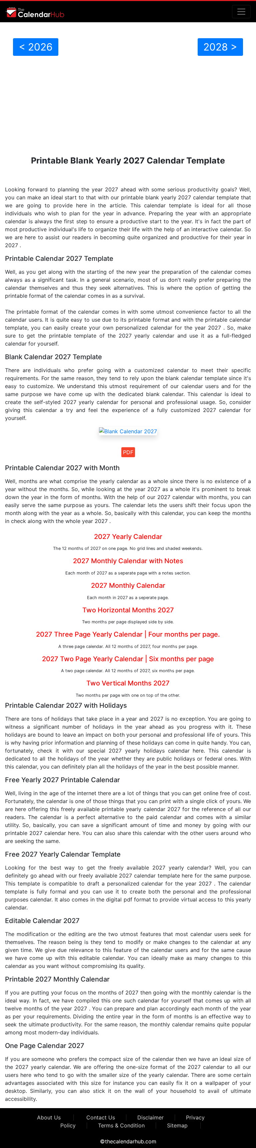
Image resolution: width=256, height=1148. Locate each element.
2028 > (220, 47)
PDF (128, 452)
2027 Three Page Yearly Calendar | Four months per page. (128, 634)
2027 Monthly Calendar (128, 585)
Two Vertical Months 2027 (128, 683)
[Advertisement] (128, 105)
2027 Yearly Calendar (128, 537)
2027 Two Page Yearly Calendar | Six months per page (128, 659)
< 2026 (36, 47)
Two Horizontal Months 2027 (128, 610)
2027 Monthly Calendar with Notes (128, 561)
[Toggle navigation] (241, 11)
